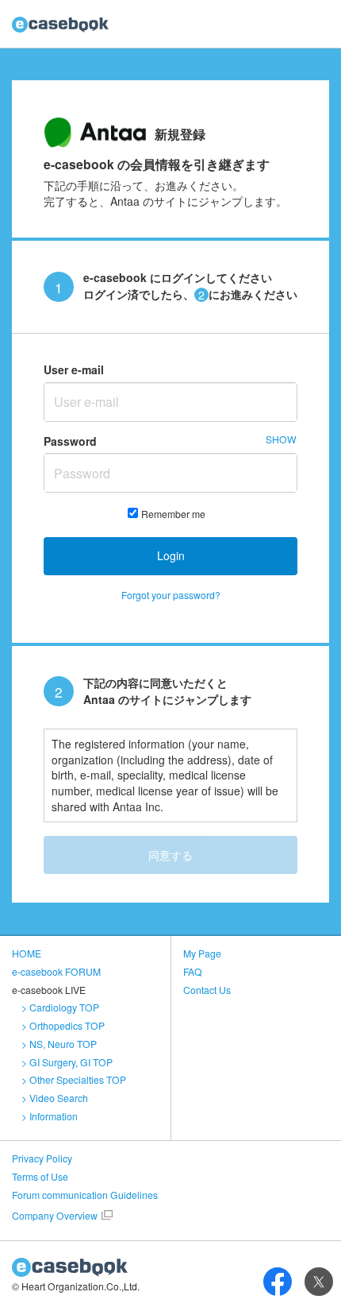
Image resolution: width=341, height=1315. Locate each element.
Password (70, 441)
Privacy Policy (42, 1158)
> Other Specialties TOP (73, 1079)
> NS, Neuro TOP (59, 1043)
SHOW (281, 439)
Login (171, 555)
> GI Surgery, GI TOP (67, 1062)
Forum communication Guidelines (85, 1194)
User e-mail (74, 369)
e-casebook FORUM (56, 971)
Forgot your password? (170, 594)
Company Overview (55, 1215)
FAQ (192, 971)
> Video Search (54, 1097)
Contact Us (207, 989)
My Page (202, 953)
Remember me (173, 513)
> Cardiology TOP (60, 1007)
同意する (170, 855)
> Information (49, 1116)
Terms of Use (40, 1176)
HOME (26, 953)
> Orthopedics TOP (63, 1025)
